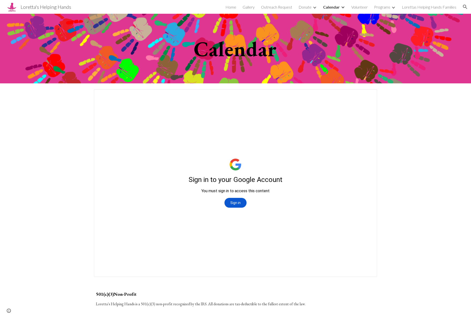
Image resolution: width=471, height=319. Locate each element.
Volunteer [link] (359, 7)
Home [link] (230, 7)
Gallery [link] (249, 7)
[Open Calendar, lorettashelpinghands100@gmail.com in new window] (367, 95)
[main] (235, 48)
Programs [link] (382, 7)
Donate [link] (305, 7)
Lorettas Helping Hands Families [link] (429, 7)
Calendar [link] (331, 7)
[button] (465, 7)
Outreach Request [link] (276, 7)
